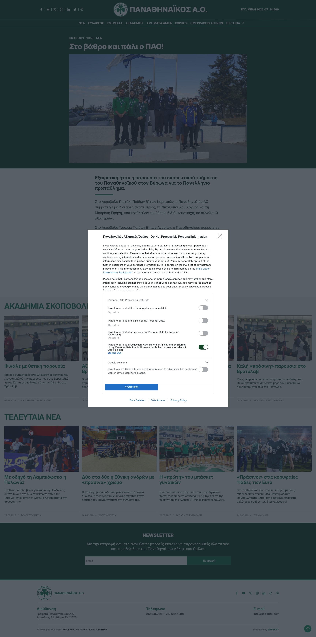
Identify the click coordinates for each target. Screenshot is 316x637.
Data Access (158, 400)
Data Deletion (137, 400)
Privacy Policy (179, 400)
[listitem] (158, 300)
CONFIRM (131, 387)
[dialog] (158, 318)
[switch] (203, 307)
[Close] (221, 236)
